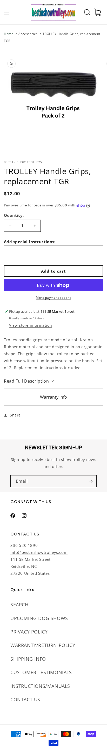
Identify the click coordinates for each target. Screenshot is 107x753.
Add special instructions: (29, 241)
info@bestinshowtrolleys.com (39, 552)
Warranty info (53, 397)
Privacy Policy (29, 632)
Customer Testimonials (41, 672)
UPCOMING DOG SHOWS (39, 618)
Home (8, 34)
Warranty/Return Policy (42, 645)
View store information (30, 325)
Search (19, 604)
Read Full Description (27, 381)
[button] (6, 12)
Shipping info (28, 659)
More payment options (53, 297)
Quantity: (14, 215)
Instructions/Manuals (40, 686)
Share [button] (15, 415)
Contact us (25, 699)
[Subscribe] (90, 481)
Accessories (28, 34)
